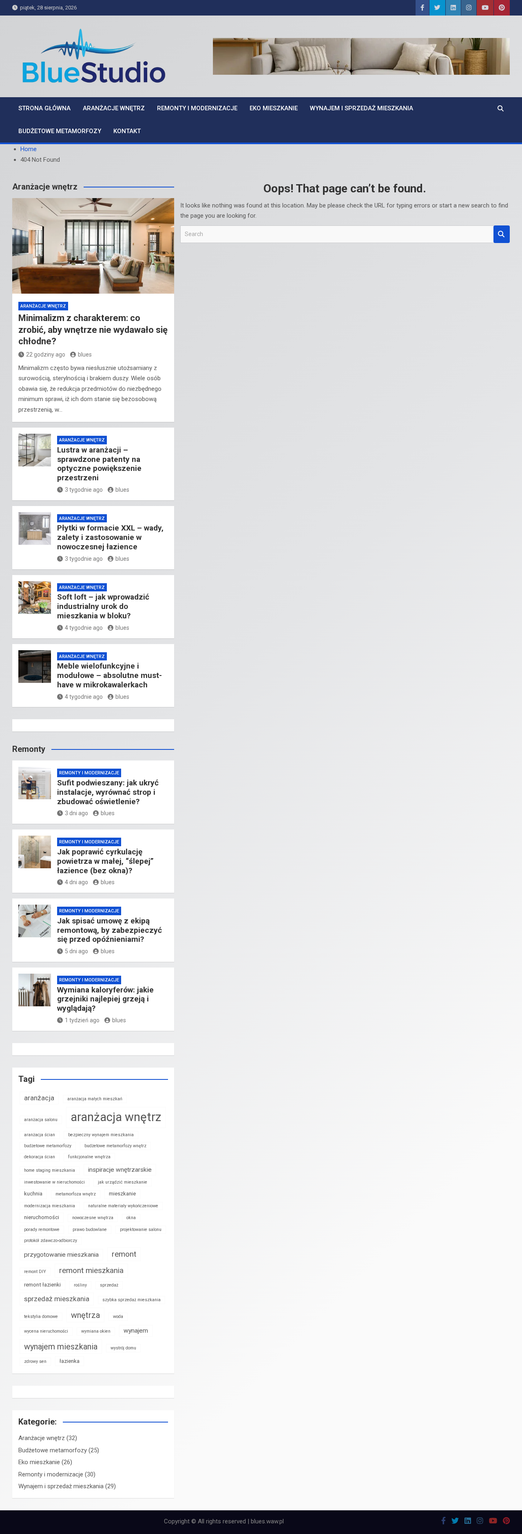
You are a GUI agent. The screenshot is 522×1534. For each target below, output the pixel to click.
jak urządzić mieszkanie (122, 1182)
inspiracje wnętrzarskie (120, 1169)
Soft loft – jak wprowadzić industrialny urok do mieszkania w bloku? (103, 606)
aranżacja (39, 1098)
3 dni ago (76, 813)
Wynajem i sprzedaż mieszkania (361, 108)
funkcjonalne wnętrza (89, 1156)
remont (124, 1254)
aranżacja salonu (41, 1119)
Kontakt (127, 131)
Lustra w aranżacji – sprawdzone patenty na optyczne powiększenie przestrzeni (99, 463)
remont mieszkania (91, 1270)
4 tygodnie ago (84, 627)
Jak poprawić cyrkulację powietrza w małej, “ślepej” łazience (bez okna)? (105, 861)
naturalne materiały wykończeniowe (123, 1205)
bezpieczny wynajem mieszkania (101, 1134)
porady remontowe (42, 1229)
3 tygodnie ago (84, 489)
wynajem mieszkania (60, 1346)
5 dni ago (76, 951)
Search (501, 234)
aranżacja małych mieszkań (94, 1098)
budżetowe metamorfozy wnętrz (115, 1145)
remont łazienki (42, 1285)
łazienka (70, 1361)
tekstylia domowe (41, 1316)
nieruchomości (41, 1217)
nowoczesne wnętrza (92, 1217)
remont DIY (35, 1271)
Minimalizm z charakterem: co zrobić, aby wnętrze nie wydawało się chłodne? (93, 329)
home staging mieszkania (49, 1170)
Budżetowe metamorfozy (59, 131)
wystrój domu (123, 1348)
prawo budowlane (90, 1229)
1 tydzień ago (82, 1020)
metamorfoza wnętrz (75, 1194)
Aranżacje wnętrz (114, 108)
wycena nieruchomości (46, 1331)
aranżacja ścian (39, 1134)
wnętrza (85, 1315)
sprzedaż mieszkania (56, 1299)
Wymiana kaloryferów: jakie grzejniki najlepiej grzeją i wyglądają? (105, 999)
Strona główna (44, 108)
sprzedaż (109, 1285)
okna (131, 1217)
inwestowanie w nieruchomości (54, 1182)
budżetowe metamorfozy (47, 1145)
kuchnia (33, 1194)
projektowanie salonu (140, 1229)
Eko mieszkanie (274, 108)
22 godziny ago (45, 354)
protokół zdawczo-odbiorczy (50, 1240)
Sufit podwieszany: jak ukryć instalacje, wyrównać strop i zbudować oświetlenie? (108, 792)
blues (85, 354)
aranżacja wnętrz (116, 1117)
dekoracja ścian (39, 1156)
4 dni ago (76, 882)
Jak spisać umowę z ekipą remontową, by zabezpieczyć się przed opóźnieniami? (109, 930)
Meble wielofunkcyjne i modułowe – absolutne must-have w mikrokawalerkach (109, 675)
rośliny (80, 1285)
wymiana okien (96, 1331)
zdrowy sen (35, 1361)
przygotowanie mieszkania (61, 1254)
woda (118, 1316)
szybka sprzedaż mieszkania (131, 1299)
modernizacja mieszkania (49, 1205)
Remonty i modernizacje (197, 108)
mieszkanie (122, 1194)
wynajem (136, 1330)
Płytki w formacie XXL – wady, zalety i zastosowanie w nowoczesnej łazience (110, 537)
